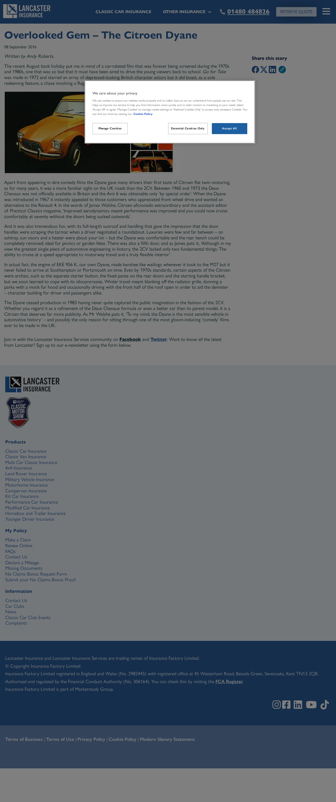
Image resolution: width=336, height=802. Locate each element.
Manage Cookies (110, 128)
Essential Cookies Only (188, 128)
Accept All (229, 128)
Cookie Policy (143, 114)
